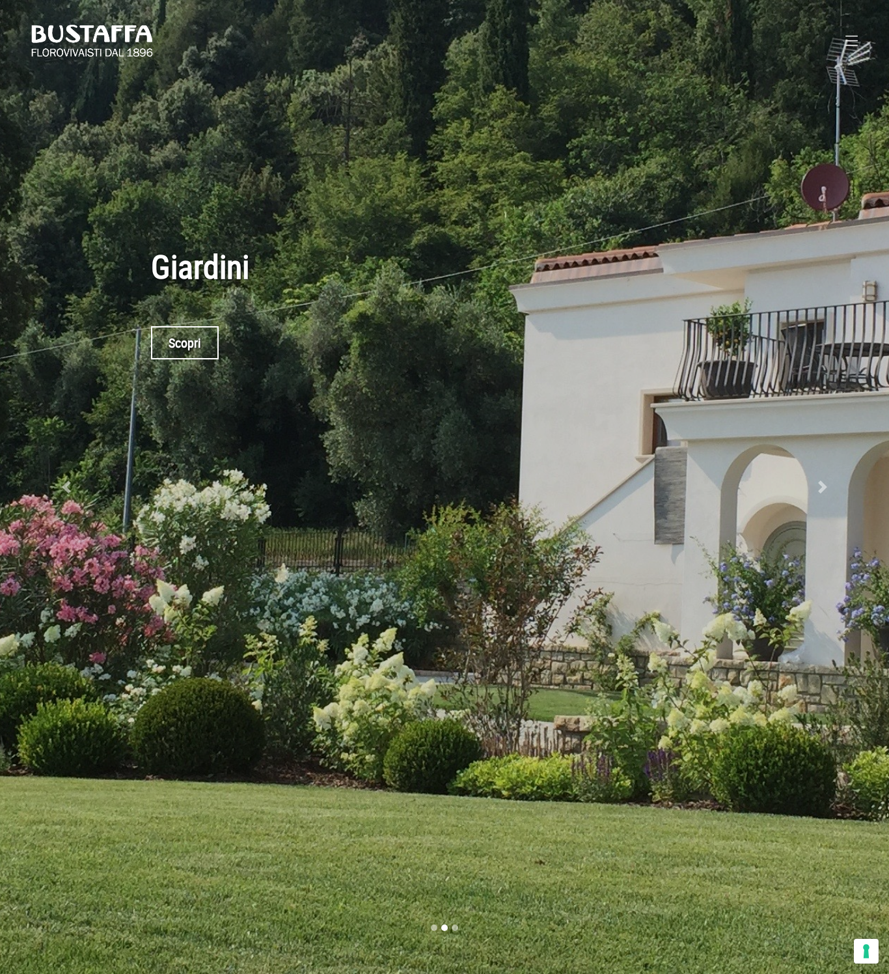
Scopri (185, 343)
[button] (66, 487)
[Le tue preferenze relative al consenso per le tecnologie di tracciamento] (866, 951)
